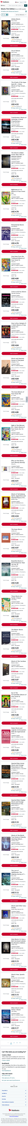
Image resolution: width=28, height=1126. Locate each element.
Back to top (14, 1086)
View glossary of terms (8, 1078)
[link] (26, 11)
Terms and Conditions (13, 1116)
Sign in (21, 2)
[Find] (25, 5)
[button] (22, 42)
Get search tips (6, 1075)
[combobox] (16, 5)
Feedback (26, 399)
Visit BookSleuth (6, 1070)
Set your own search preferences (11, 1080)
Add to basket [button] (14, 45)
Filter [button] (5, 14)
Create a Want (6, 1060)
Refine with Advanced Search (10, 11)
